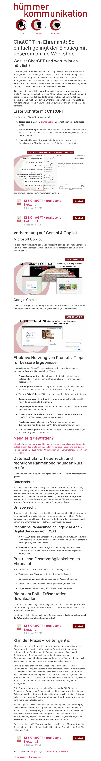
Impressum (20, 757)
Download (79, 201)
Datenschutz (35, 757)
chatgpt (33, 751)
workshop (63, 751)
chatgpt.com (47, 122)
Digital (41, 751)
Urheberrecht (51, 751)
